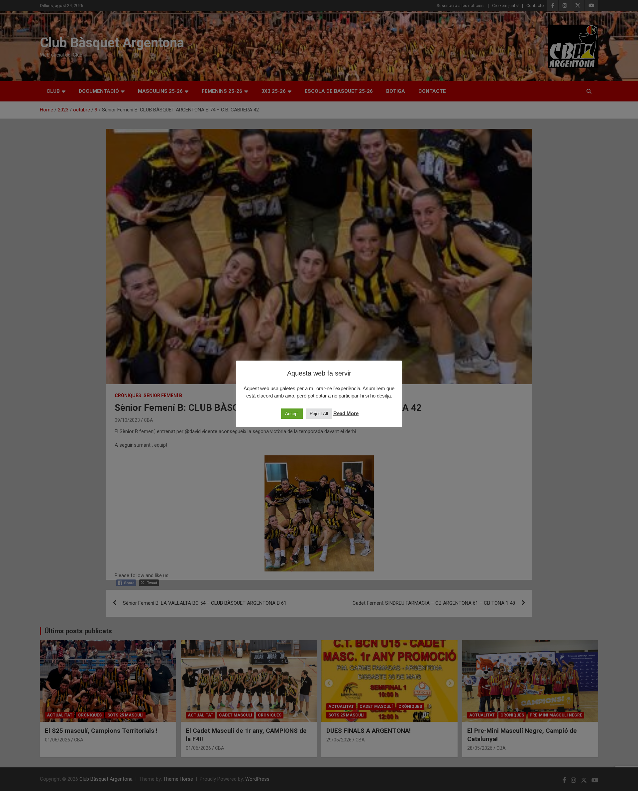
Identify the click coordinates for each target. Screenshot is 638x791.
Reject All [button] (319, 413)
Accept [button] (292, 413)
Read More (346, 413)
